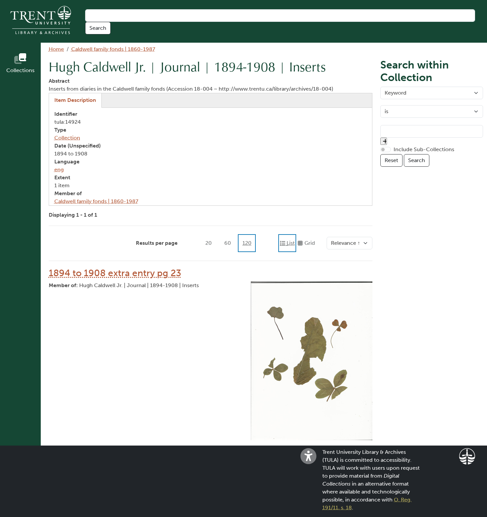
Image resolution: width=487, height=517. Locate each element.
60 (227, 243)
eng (59, 169)
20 (208, 243)
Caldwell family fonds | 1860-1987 (113, 49)
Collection (67, 138)
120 (247, 243)
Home (56, 49)
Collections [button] (20, 70)
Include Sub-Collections (424, 149)
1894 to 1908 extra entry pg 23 (115, 273)
